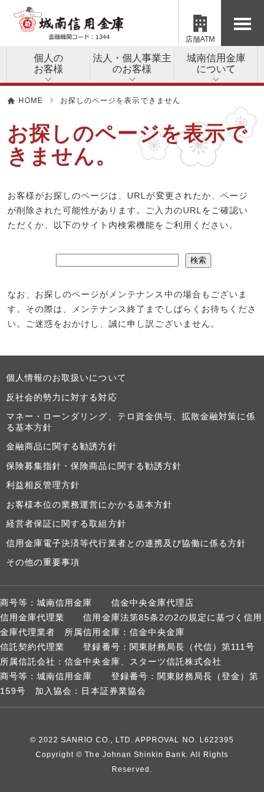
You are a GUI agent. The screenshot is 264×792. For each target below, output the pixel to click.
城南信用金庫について (216, 63)
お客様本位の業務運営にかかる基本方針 (89, 504)
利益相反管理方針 (43, 485)
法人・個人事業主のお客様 (132, 63)
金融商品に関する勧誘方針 (61, 446)
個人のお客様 (48, 63)
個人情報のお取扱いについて (66, 378)
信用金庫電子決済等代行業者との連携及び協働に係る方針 (126, 543)
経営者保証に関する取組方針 (66, 523)
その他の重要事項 (43, 562)
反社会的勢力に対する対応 (61, 397)
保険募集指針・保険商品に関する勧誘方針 (94, 466)
